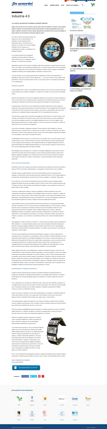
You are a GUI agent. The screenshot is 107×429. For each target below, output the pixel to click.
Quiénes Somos (54, 5)
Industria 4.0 (74, 109)
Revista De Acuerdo (72, 5)
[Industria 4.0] (82, 100)
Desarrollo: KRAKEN (91, 427)
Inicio (46, 5)
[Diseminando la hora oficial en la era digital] (82, 40)
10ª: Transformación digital (17, 12)
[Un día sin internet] (82, 22)
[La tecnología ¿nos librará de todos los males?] (82, 80)
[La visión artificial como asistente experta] (82, 60)
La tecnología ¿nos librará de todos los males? (80, 90)
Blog (62, 5)
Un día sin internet (76, 30)
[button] (83, 5)
